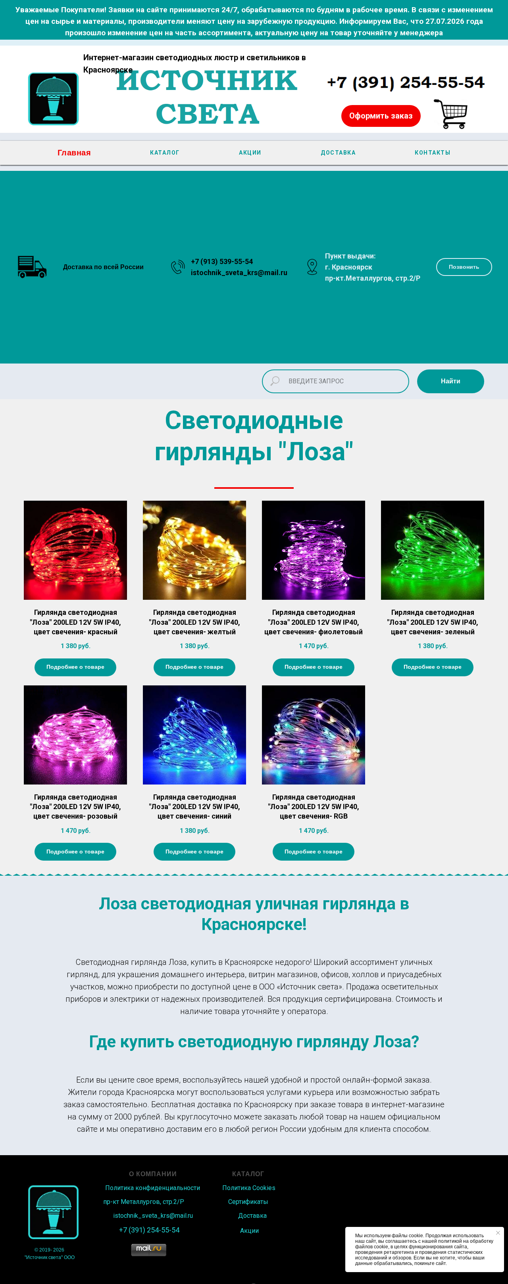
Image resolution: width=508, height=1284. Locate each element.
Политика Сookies (248, 1188)
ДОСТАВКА (338, 152)
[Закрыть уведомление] (498, 1233)
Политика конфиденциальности (152, 1188)
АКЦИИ (250, 152)
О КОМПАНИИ (153, 1174)
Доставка (252, 1215)
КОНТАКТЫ (432, 152)
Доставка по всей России (103, 267)
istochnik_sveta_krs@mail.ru (239, 272)
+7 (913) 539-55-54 (222, 261)
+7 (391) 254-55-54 (149, 1230)
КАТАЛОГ (165, 152)
